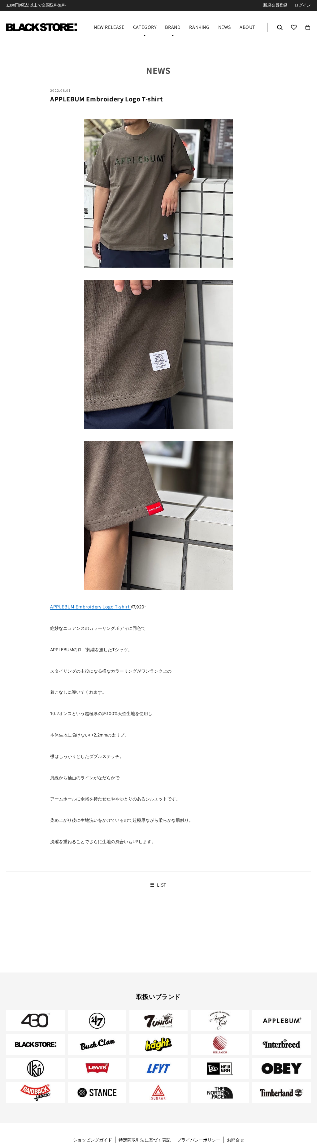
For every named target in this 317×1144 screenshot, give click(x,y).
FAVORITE (294, 27)
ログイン (302, 5)
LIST (161, 885)
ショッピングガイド (92, 1140)
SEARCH (280, 27)
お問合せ (235, 1140)
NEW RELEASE (109, 27)
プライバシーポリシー (198, 1140)
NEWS (224, 27)
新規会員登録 (275, 5)
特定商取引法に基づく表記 (145, 1140)
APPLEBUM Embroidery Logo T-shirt (90, 606)
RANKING (199, 27)
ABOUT (247, 27)
